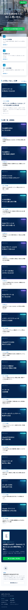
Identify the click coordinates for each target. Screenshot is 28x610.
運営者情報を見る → (14, 582)
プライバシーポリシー (14, 604)
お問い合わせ (12, 602)
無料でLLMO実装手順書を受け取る (15, 29)
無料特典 (24, 2)
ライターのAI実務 (4, 600)
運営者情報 (12, 600)
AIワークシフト (6, 2)
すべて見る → (24, 81)
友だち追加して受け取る (14, 558)
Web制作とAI (3, 602)
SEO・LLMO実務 (4, 604)
